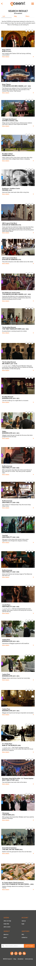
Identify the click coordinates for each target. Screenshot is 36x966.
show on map (7, 921)
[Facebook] (12, 955)
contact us (24, 937)
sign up (24, 921)
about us (6, 934)
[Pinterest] (20, 955)
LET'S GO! (29, 946)
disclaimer (20, 959)
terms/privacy (29, 959)
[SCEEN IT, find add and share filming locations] (18, 6)
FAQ (23, 934)
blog (15, 959)
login (23, 924)
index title (6, 924)
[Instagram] (16, 955)
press (5, 937)
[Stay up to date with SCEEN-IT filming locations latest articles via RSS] (24, 955)
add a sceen (7, 927)
